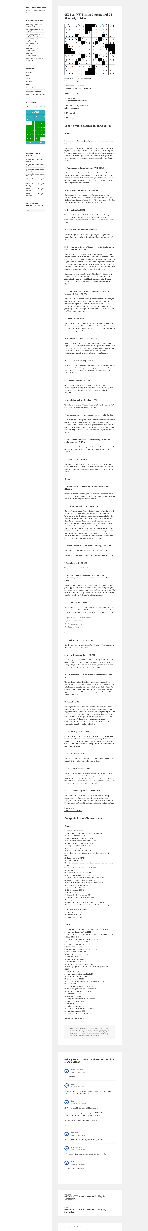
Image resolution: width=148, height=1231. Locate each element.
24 (38, 135)
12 (44, 127)
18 (41, 131)
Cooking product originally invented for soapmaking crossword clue (89, 1029)
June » (42, 142)
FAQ (27, 75)
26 (44, 135)
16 (36, 131)
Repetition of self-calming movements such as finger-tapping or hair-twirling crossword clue (89, 1033)
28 (30, 139)
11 (41, 127)
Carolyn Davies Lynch (96, 1028)
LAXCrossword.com (32, 85)
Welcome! (29, 72)
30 (36, 139)
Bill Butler (84, 1028)
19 (44, 131)
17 (38, 131)
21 (30, 135)
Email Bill (29, 82)
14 (30, 131)
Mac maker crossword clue (94, 1032)
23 (36, 135)
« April (30, 142)
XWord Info (29, 88)
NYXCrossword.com (36, 7)
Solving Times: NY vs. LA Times (35, 94)
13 (27, 131)
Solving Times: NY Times (33, 91)
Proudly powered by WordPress (73, 1227)
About (28, 79)
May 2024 (36, 112)
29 (33, 139)
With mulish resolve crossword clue (89, 1035)
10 (38, 127)
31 (38, 139)
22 (33, 135)
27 (27, 139)
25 (41, 135)
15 (33, 131)
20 (27, 135)
